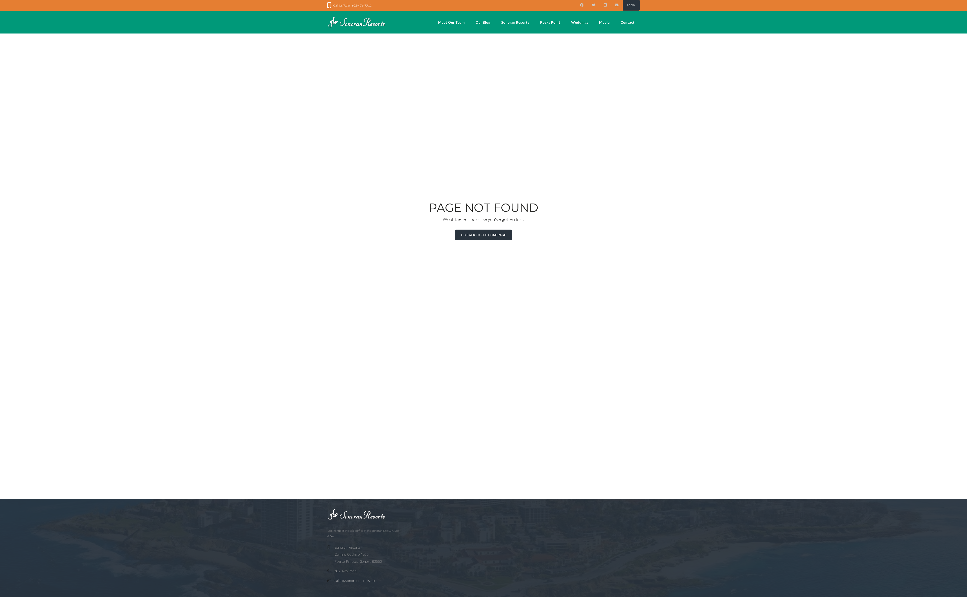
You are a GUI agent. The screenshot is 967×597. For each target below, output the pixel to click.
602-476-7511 (345, 571)
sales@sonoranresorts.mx (354, 580)
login (631, 5)
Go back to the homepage (483, 235)
